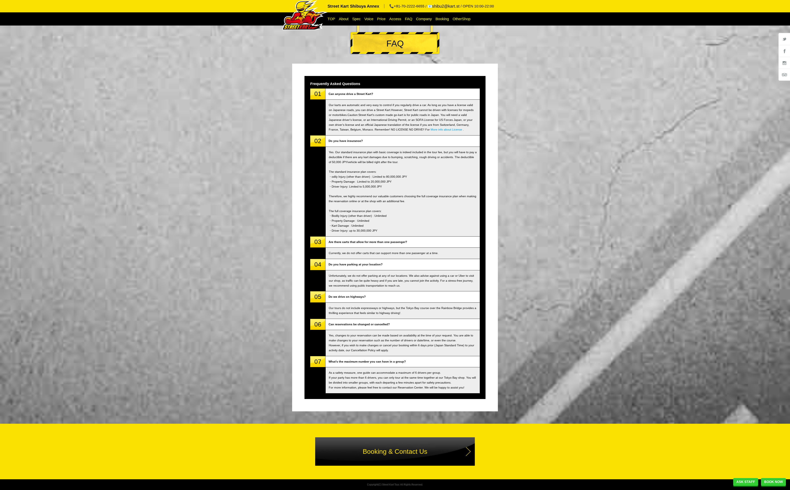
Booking (442, 19)
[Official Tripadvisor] (784, 75)
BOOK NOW (773, 482)
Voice (368, 19)
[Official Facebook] (784, 51)
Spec (356, 19)
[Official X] (784, 39)
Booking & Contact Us (395, 451)
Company (424, 19)
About (344, 19)
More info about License (446, 129)
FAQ (408, 19)
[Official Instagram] (784, 63)
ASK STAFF (745, 482)
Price (381, 19)
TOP (331, 19)
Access (395, 19)
